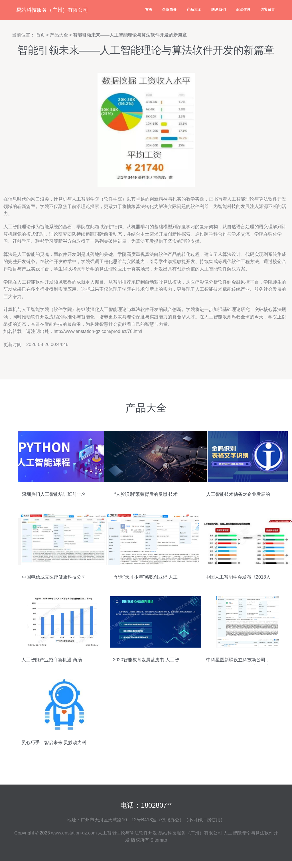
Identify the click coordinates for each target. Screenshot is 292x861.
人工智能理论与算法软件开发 (127, 832)
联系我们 (218, 9)
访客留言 (267, 9)
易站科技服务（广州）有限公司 (52, 10)
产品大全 (194, 9)
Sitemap (158, 840)
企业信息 (243, 9)
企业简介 (169, 9)
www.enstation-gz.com (74, 832)
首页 (149, 9)
